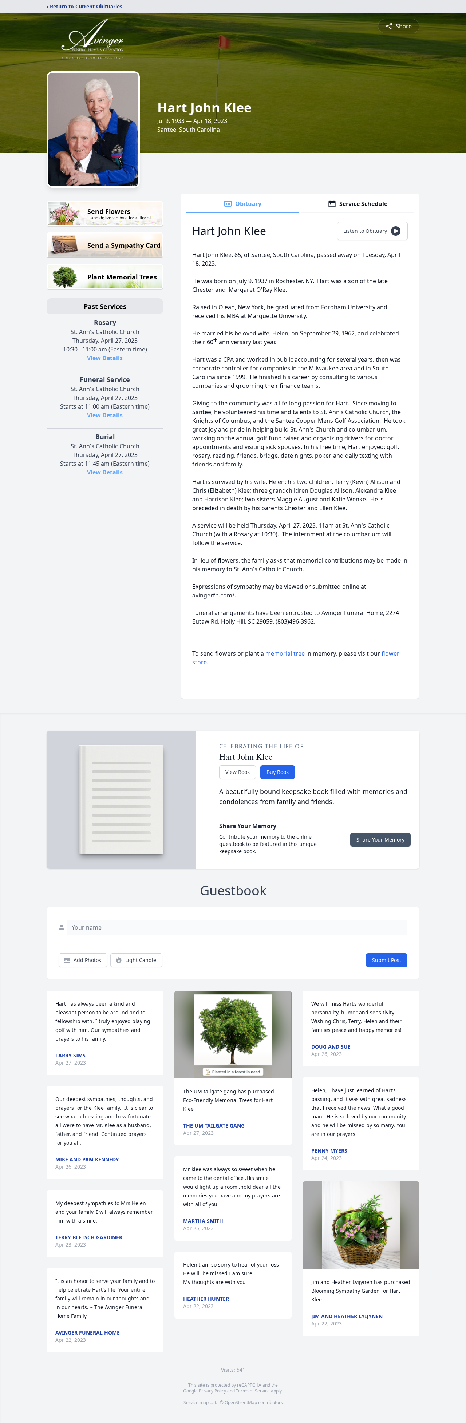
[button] (233, 1034)
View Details (105, 358)
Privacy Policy (212, 1391)
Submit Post (386, 960)
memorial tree (285, 653)
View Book (237, 771)
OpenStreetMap (241, 1402)
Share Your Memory (380, 839)
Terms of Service (253, 1391)
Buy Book (277, 771)
